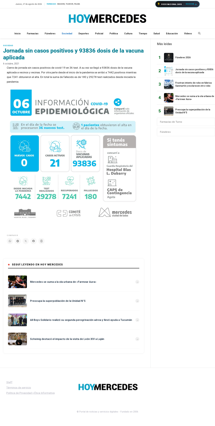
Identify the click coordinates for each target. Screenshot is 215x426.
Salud (156, 33)
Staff (9, 382)
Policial (99, 33)
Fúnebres (50, 33)
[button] (199, 33)
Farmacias (32, 33)
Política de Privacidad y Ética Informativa (30, 393)
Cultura (128, 33)
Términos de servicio (18, 387)
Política (114, 33)
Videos (188, 33)
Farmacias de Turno (171, 121)
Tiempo (143, 33)
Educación (172, 33)
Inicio (17, 33)
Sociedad (67, 33)
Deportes (84, 33)
